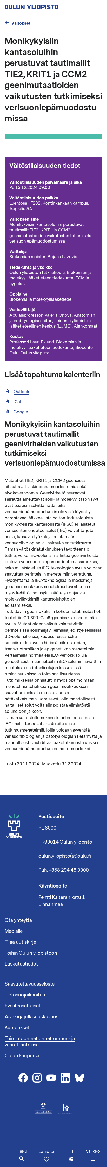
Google (21, 412)
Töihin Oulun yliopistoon (31, 953)
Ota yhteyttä (18, 920)
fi (77, 1158)
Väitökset (20, 23)
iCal (17, 402)
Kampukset (17, 1027)
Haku (22, 1151)
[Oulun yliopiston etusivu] (48, 5)
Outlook (21, 392)
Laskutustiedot (21, 964)
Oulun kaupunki (22, 1055)
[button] (93, 1155)
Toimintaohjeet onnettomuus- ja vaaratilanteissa (40, 1041)
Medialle (14, 931)
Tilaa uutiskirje (20, 942)
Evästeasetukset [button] (23, 1005)
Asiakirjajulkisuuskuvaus (31, 1016)
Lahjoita (46, 1152)
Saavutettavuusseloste (30, 984)
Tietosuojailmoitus (25, 995)
